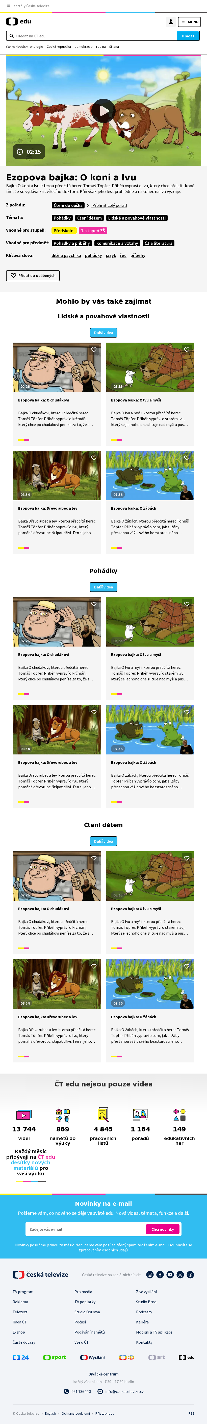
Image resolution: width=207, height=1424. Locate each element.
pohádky (93, 255)
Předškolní (64, 230)
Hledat (188, 35)
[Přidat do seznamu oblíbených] (94, 350)
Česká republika (59, 46)
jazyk (111, 255)
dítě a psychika (66, 255)
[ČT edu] (18, 23)
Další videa (103, 332)
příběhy (138, 255)
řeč (123, 255)
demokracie (83, 46)
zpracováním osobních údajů (103, 1249)
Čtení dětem (89, 218)
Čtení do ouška (68, 205)
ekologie (36, 46)
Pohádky (62, 218)
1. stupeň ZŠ (93, 230)
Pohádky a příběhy (72, 243)
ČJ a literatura (158, 243)
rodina (101, 46)
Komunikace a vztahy (117, 243)
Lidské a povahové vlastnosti (137, 218)
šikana (114, 46)
